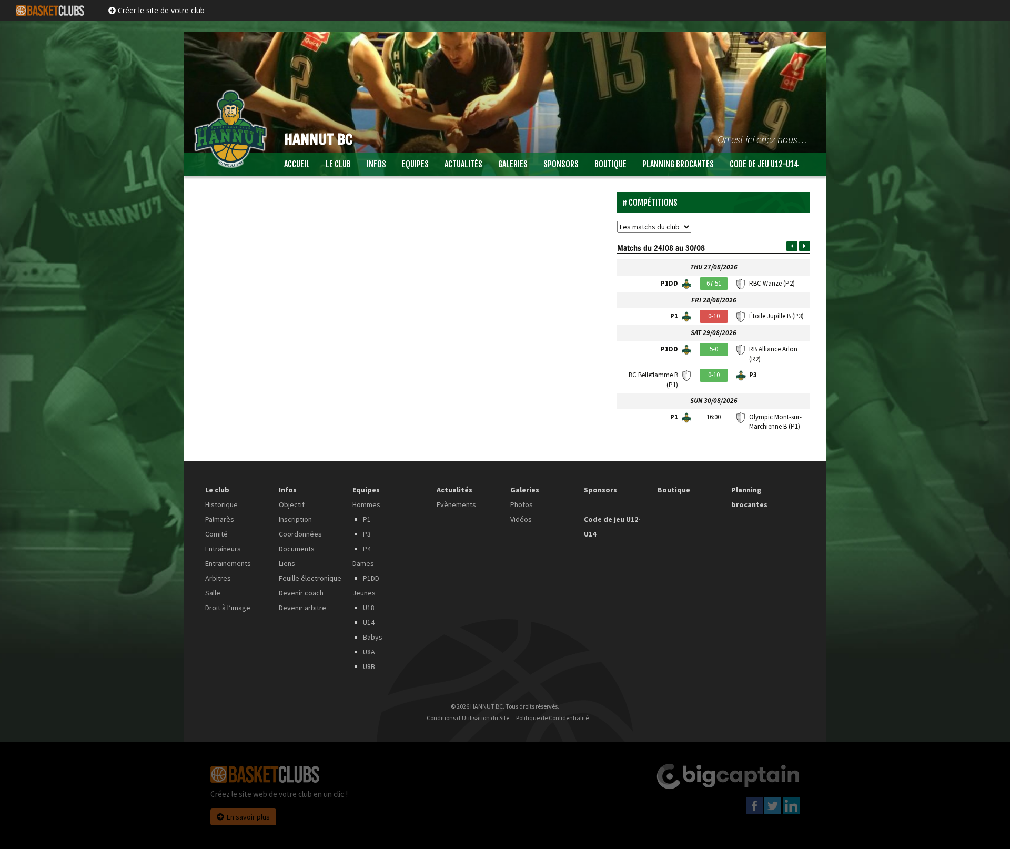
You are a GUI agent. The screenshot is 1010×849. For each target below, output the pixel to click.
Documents (297, 548)
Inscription (295, 519)
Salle (212, 593)
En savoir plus (248, 817)
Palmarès (219, 519)
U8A (369, 651)
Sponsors (561, 164)
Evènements (456, 504)
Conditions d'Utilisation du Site (468, 718)
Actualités (463, 164)
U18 (369, 607)
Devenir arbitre (302, 607)
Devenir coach (301, 593)
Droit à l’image (227, 607)
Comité (216, 534)
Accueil (297, 164)
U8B (369, 666)
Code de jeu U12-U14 (764, 164)
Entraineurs (223, 548)
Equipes (415, 164)
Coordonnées (300, 534)
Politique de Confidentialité (552, 718)
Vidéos (521, 519)
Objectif (292, 504)
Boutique (610, 164)
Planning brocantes (678, 164)
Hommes (366, 504)
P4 (367, 548)
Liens (287, 563)
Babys (372, 637)
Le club (338, 164)
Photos (521, 504)
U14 (369, 622)
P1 (367, 519)
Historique (221, 504)
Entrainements (228, 563)
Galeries (513, 164)
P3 (367, 534)
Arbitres (218, 578)
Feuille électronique (310, 578)
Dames (363, 563)
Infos (376, 164)
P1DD (371, 578)
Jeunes (364, 593)
